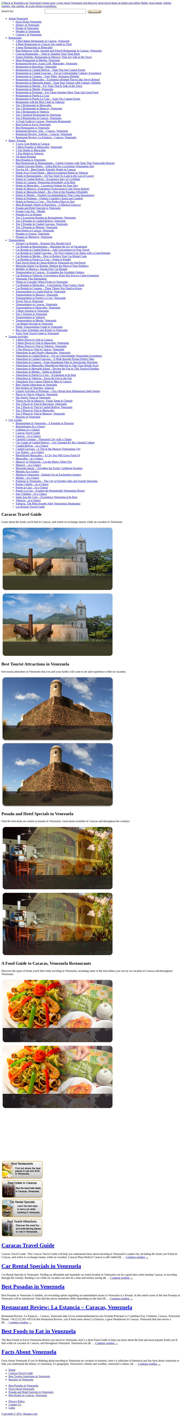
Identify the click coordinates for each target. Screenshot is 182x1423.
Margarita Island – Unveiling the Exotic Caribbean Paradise (49, 468)
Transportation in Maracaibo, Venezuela (38, 307)
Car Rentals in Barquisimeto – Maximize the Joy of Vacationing (51, 246)
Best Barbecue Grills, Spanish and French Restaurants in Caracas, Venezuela (59, 50)
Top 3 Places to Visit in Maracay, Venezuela (40, 413)
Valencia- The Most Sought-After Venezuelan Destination (48, 503)
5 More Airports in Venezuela (32, 310)
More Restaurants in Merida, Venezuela (38, 60)
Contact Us (15, 1404)
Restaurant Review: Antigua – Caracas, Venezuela (44, 134)
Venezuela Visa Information (31, 278)
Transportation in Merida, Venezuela (36, 320)
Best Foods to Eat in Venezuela (33, 124)
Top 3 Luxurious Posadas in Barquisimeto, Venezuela (46, 217)
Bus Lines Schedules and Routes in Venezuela (42, 330)
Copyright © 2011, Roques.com (19, 1413)
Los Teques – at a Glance (30, 452)
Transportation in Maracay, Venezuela (37, 294)
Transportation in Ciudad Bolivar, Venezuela (40, 291)
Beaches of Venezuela (28, 416)
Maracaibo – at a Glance (29, 458)
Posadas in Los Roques (29, 214)
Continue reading (136, 1257)
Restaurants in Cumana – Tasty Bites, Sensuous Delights (47, 76)
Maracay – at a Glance (28, 464)
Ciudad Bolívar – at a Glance (32, 445)
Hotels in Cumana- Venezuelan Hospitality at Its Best (45, 182)
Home (12, 1369)
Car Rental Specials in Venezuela (34, 323)
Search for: (7, 11)
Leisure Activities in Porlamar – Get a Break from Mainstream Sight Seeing (58, 391)
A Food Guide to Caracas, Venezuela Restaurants (43, 121)
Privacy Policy (17, 1401)
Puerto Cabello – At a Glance (32, 484)
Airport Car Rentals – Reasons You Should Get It (43, 243)
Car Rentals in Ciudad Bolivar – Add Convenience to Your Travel (52, 249)
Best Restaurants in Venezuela (32, 127)
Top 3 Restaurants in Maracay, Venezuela (39, 108)
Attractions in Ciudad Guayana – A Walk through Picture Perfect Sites (55, 358)
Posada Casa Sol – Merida (30, 211)
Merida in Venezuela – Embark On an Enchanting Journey (48, 474)
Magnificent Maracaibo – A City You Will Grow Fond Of (48, 455)
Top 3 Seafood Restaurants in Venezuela (38, 114)
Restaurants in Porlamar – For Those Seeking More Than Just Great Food (57, 92)
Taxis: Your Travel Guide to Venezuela (37, 333)
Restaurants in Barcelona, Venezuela (36, 66)
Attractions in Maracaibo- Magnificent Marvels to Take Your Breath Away (57, 365)
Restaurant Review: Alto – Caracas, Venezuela (42, 130)
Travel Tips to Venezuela (29, 301)
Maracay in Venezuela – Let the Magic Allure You (44, 461)
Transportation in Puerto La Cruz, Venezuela (41, 297)
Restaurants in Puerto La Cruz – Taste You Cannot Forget (48, 98)
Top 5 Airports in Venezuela (31, 314)
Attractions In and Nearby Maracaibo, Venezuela (43, 352)
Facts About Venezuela (28, 21)
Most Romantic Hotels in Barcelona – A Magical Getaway (48, 204)
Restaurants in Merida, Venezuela (34, 89)
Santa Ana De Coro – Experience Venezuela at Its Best (46, 497)
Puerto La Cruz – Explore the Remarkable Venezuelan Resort (50, 490)
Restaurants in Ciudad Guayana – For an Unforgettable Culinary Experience (58, 73)
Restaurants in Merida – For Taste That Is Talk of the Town (49, 85)
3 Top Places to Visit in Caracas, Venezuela (40, 349)
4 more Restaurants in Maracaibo (34, 47)
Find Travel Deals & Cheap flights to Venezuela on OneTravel (50, 262)
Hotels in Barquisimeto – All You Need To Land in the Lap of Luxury (55, 175)
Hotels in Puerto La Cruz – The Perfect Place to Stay (45, 201)
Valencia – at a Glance (28, 500)
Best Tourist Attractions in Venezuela (36, 384)
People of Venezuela (27, 28)
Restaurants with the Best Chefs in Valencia (40, 102)
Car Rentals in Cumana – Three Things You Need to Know (49, 288)
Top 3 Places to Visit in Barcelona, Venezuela (41, 403)
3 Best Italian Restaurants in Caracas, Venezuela (42, 40)
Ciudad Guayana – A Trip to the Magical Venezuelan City (48, 448)
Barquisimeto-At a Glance (30, 426)
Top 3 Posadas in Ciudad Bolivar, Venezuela (41, 220)
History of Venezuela (27, 24)
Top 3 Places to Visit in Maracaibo (35, 410)
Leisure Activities (18, 336)
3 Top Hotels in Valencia (29, 153)
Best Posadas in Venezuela (31, 159)
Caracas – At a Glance (28, 436)
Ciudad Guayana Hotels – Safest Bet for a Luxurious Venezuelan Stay (55, 166)
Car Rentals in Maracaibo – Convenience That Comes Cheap (50, 285)
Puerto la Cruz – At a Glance (32, 487)
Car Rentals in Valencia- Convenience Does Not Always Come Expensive (57, 275)
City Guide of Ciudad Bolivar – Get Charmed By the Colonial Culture (55, 442)
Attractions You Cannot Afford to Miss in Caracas (43, 381)
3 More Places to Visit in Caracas (34, 339)
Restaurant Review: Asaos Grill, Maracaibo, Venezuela (46, 63)
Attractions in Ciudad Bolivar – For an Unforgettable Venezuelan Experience (59, 355)
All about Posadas (26, 156)
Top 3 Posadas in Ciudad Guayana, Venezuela (42, 224)
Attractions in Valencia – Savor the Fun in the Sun (44, 378)
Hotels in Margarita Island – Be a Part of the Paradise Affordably (52, 191)
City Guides (15, 420)
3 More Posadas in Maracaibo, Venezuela (39, 146)
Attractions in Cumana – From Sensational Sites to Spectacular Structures (57, 362)
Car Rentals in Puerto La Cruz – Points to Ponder (43, 259)
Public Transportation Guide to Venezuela (39, 326)
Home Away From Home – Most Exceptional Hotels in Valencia (52, 172)
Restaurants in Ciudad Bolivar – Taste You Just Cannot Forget (50, 69)
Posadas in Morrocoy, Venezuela (34, 236)
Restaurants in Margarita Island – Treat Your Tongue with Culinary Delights (58, 82)
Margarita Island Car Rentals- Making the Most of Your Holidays (52, 265)
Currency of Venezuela (28, 34)
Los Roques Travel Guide (30, 506)
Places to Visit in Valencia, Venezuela (37, 394)
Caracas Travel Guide (28, 432)
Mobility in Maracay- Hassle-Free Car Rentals (41, 269)
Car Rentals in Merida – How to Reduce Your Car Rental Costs (51, 256)
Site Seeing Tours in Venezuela (33, 397)
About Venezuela (18, 18)
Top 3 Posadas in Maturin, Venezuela (36, 227)
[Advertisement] (31, 1135)
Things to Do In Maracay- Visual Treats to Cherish (44, 400)
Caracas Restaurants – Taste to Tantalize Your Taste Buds (48, 53)
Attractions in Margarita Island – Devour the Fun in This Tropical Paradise (57, 368)
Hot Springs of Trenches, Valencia (35, 387)
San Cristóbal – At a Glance (31, 493)
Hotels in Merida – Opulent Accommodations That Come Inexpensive (55, 195)
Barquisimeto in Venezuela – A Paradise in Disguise (45, 423)
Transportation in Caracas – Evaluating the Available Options (50, 272)
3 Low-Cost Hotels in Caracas (33, 143)
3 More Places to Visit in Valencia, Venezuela (41, 346)
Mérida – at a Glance (27, 477)
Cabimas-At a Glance (28, 429)
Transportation (17, 240)
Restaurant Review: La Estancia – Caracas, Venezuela (46, 137)
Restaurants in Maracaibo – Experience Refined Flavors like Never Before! (58, 79)
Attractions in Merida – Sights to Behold (38, 371)
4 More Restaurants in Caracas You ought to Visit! (44, 44)
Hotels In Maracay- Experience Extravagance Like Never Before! (52, 188)
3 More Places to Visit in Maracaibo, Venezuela (42, 342)
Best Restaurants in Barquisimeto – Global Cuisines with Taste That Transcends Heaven (65, 163)
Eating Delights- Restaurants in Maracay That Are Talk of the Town (54, 57)
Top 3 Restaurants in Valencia (32, 111)
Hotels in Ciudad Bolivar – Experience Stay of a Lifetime (48, 179)
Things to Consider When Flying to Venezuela (42, 281)
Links (12, 1407)
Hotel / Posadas (17, 140)
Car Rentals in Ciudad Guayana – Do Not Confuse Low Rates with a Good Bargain (63, 252)
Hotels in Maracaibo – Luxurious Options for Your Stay (47, 185)
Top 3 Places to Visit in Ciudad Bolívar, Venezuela (44, 407)
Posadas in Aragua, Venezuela (32, 233)
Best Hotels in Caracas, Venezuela (35, 230)
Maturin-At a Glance (27, 471)
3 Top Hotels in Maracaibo (31, 150)
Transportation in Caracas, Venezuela (36, 304)
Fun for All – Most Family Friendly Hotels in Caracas (46, 169)
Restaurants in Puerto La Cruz (32, 95)
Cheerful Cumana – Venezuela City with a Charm (43, 439)
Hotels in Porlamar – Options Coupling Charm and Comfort (49, 198)
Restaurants (15, 37)
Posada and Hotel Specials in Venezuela (38, 208)
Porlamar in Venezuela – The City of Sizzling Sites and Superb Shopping (57, 481)
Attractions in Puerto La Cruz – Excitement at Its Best (46, 375)
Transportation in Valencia (30, 317)
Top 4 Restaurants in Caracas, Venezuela (38, 118)
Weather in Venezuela (28, 31)
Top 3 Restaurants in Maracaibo (33, 105)
